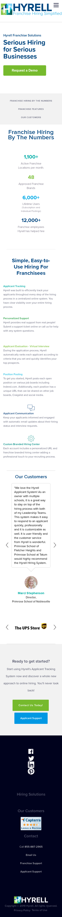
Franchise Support (31, 863)
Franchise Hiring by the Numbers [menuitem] (31, 101)
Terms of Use (39, 910)
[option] (25, 545)
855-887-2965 (34, 846)
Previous (8, 545)
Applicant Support (31, 718)
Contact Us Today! (31, 705)
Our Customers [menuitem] (31, 117)
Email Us (31, 855)
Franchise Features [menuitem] (31, 109)
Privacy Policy (22, 910)
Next (53, 545)
